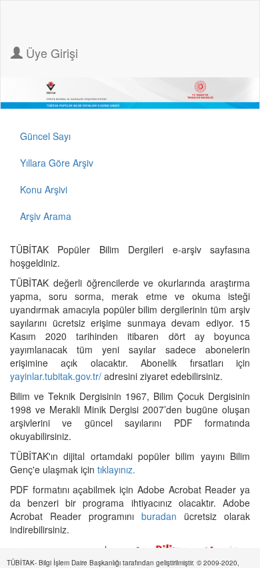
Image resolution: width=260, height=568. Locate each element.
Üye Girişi (50, 52)
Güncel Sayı (45, 136)
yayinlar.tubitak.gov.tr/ (55, 376)
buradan (162, 516)
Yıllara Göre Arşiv (56, 162)
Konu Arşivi (43, 189)
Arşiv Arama (45, 216)
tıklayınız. (117, 469)
